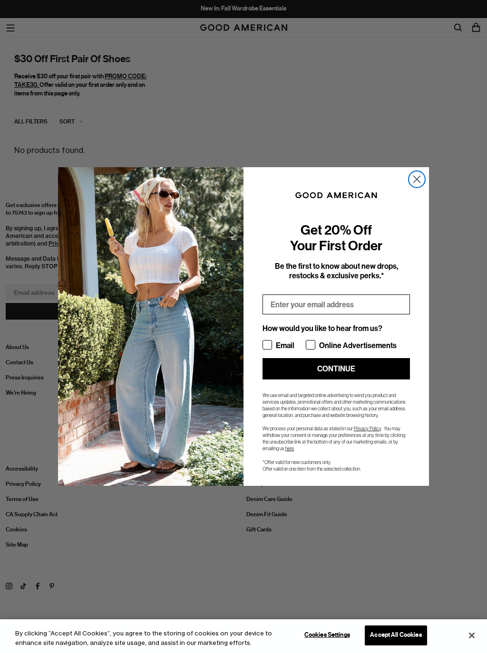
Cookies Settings (327, 635)
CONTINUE (336, 368)
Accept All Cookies (395, 635)
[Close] (471, 635)
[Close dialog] (417, 179)
